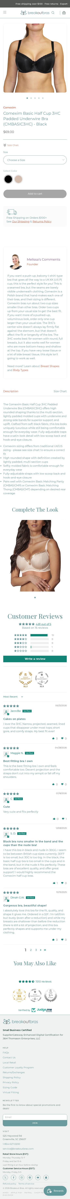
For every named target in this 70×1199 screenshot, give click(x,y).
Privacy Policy (11, 1082)
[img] (11, 706)
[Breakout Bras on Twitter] (5, 1177)
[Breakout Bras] (35, 12)
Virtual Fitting (11, 1092)
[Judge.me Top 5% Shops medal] (50, 995)
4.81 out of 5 (43, 624)
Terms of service (26, 1183)
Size (5, 152)
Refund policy (9, 1183)
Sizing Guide (10, 1087)
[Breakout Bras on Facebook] (13, 1177)
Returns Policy (42, 221)
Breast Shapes (50, 366)
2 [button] (31, 950)
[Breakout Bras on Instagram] (21, 1177)
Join (35, 1123)
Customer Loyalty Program (18, 1067)
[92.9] (41, 678)
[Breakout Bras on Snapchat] (46, 1177)
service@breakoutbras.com (18, 1148)
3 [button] (36, 950)
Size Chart (60, 391)
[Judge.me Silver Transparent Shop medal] (35, 995)
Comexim (9, 107)
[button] (20, 635)
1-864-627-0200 (11, 1143)
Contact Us (9, 1057)
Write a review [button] (35, 658)
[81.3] (25, 678)
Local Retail (9, 1062)
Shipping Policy (12, 1077)
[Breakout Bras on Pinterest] (29, 1177)
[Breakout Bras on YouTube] (38, 1177)
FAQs (6, 1052)
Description (10, 391)
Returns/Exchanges (14, 1072)
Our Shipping (20, 221)
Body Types (20, 370)
